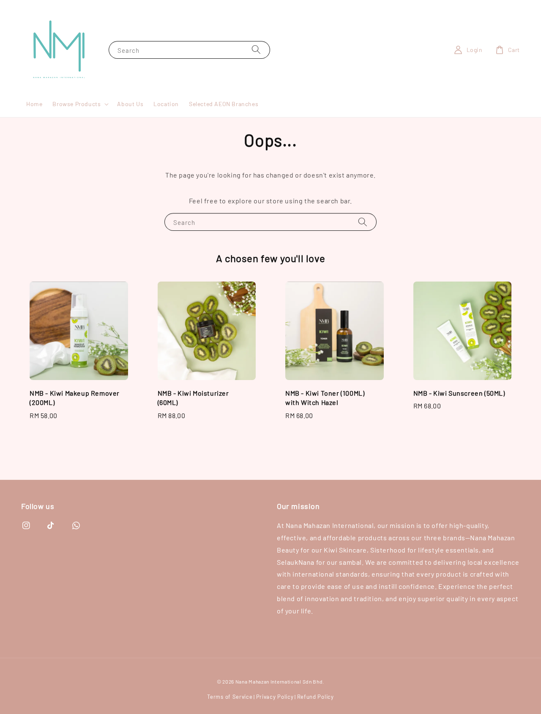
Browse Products (76, 103)
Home (34, 103)
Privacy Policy (275, 696)
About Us (130, 103)
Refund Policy (315, 696)
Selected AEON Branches (223, 103)
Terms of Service (229, 696)
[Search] (256, 49)
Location (166, 103)
